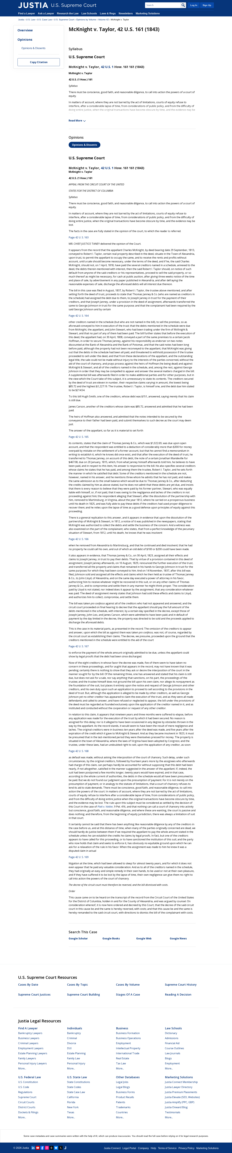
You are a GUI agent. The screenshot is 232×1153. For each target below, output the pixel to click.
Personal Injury (76, 1063)
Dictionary (171, 1033)
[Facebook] (42, 1148)
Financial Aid (172, 1043)
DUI (69, 1048)
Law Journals (172, 1053)
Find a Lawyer (26, 13)
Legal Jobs (122, 1082)
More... (22, 1068)
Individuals (74, 1028)
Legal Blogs (123, 1087)
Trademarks (123, 1107)
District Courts (26, 1107)
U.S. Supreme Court (64, 19)
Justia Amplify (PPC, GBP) (179, 1102)
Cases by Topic (77, 984)
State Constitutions (78, 1082)
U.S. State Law (77, 1077)
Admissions (171, 1038)
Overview (25, 30)
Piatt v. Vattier (105, 806)
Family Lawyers (27, 1058)
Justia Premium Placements (181, 1092)
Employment (123, 1043)
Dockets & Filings (28, 1112)
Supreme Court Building (83, 994)
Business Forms (125, 1092)
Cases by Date (28, 984)
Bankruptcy (74, 1033)
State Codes (74, 1087)
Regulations (25, 1092)
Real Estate (122, 1058)
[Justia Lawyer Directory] (65, 1148)
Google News (178, 938)
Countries (122, 1112)
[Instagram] (47, 1148)
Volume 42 (103, 19)
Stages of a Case (128, 994)
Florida (71, 1102)
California (73, 1097)
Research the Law (67, 13)
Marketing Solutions (148, 13)
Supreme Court (27, 1097)
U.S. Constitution (28, 1082)
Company (143, 1148)
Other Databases (128, 1077)
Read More (75, 120)
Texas (70, 1112)
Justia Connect (112, 1148)
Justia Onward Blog (176, 1107)
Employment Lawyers (30, 1048)
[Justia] (33, 5)
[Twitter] (60, 1148)
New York (73, 1107)
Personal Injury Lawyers (32, 1063)
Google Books (111, 938)
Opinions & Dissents (84, 145)
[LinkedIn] (33, 1148)
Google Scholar (78, 938)
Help (153, 1148)
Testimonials (172, 1112)
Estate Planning (76, 1053)
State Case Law (76, 1092)
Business (122, 1028)
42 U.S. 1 (107, 67)
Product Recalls (125, 1097)
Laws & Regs (108, 13)
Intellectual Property (128, 1048)
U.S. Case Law (44, 19)
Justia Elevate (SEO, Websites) (182, 1097)
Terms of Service (167, 1148)
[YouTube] (38, 1148)
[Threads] (51, 1148)
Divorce (71, 1043)
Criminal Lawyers (28, 1043)
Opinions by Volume (86, 19)
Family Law (73, 1058)
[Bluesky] (56, 1148)
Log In (193, 5)
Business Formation (128, 1033)
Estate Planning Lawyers (32, 1053)
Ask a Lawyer (46, 13)
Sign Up (207, 5)
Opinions (25, 39)
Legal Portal (129, 1148)
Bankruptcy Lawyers (30, 1033)
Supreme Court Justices (34, 994)
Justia (21, 19)
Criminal (72, 1038)
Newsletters (126, 13)
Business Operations (128, 1038)
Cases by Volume (128, 984)
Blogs (168, 1058)
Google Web (144, 938)
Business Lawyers (28, 1038)
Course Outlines (174, 1048)
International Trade (127, 1053)
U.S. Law (30, 19)
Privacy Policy (186, 1148)
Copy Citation (39, 62)
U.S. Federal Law (29, 1077)
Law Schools (89, 13)
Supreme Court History (181, 984)
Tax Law (121, 1063)
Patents (120, 1102)
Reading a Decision (178, 994)
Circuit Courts (26, 1102)
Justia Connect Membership (181, 1082)
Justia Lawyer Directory (178, 1087)
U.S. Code (23, 1087)
